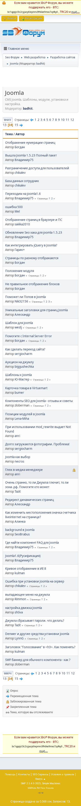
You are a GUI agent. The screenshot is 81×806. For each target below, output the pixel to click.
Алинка (20, 521)
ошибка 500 (14, 207)
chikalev (20, 173)
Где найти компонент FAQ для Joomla (32, 543)
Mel (17, 211)
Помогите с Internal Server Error (28, 336)
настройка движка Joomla (23, 608)
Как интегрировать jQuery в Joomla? (31, 245)
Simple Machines (51, 783)
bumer (19, 393)
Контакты (24, 774)
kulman (20, 573)
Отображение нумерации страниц (30, 143)
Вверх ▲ (40, 778)
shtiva (19, 612)
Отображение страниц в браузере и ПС (33, 220)
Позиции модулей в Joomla (25, 414)
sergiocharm (23, 354)
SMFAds (32, 788)
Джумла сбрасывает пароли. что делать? (34, 621)
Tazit (18, 491)
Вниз (7, 120)
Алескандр (22, 315)
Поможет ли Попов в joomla (25, 297)
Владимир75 (24, 160)
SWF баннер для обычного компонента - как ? (37, 660)
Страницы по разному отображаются (31, 258)
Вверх (8, 673)
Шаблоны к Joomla (18, 375)
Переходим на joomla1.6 (23, 194)
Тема (9, 134)
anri (17, 436)
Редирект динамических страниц (29, 500)
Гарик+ (20, 250)
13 (5, 125)
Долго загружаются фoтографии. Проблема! (37, 444)
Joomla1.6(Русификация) (22, 556)
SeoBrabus (22, 534)
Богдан (20, 147)
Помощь (10, 774)
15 (16, 125)
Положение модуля (19, 271)
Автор (20, 134)
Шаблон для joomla (19, 323)
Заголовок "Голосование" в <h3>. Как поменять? (40, 647)
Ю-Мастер (22, 379)
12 (72, 120)
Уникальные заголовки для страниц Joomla (36, 310)
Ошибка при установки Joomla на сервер (34, 581)
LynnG (19, 638)
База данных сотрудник (22, 181)
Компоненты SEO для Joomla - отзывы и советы (39, 401)
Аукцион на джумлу (19, 362)
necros (19, 461)
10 (63, 120)
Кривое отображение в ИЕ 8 (25, 569)
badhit (40, 63)
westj (18, 327)
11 (67, 120)
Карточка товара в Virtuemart (26, 388)
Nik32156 (21, 301)
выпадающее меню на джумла (27, 595)
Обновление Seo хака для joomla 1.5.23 (33, 232)
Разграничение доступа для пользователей (37, 168)
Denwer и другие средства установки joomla (37, 634)
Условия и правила (62, 774)
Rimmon (20, 599)
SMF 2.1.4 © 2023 (30, 783)
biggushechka (24, 367)
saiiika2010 (22, 224)
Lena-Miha (22, 419)
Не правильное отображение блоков (32, 284)
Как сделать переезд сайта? (25, 349)
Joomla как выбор (17, 457)
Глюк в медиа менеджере (24, 470)
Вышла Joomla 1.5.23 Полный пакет (31, 155)
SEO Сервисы (40, 774)
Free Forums (47, 788)
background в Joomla (19, 530)
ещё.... (75, 12)
